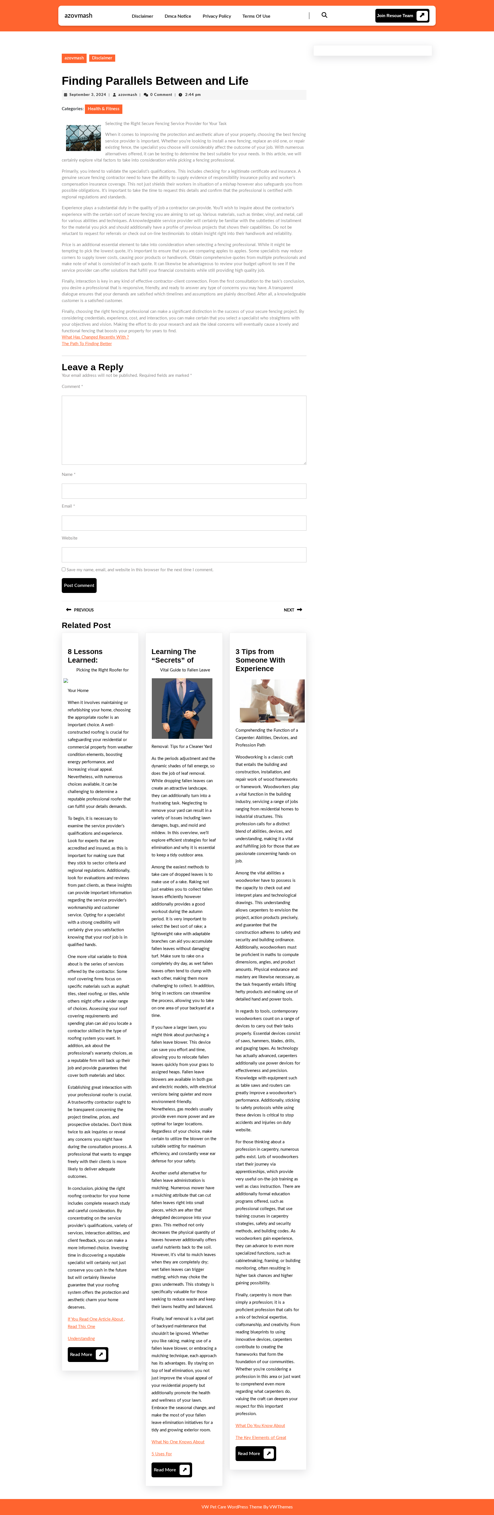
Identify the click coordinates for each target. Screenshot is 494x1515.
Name (68, 474)
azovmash (78, 16)
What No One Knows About (178, 1442)
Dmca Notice (178, 16)
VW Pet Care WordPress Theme (232, 1507)
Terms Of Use (256, 16)
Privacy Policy (217, 16)
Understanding (81, 1339)
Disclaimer (142, 16)
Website (69, 538)
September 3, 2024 (87, 95)
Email (68, 506)
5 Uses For (162, 1454)
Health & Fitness (103, 109)
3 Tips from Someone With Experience (260, 660)
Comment (72, 387)
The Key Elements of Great (261, 1438)
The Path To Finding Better (87, 344)
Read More (86, 1357)
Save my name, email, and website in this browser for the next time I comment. (140, 570)
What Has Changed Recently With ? (95, 337)
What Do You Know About (260, 1426)
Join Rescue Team (395, 15)
